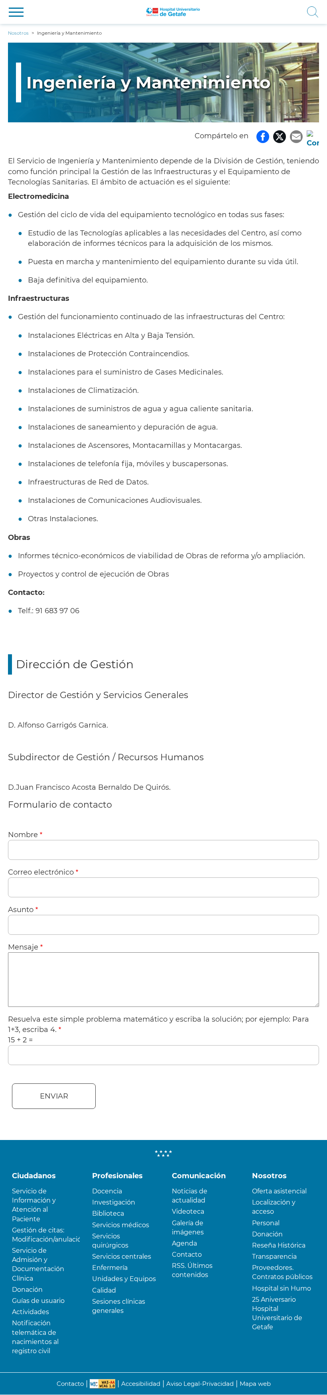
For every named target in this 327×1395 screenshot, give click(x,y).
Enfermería (110, 1267)
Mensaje (23, 947)
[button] (16, 12)
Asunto (20, 909)
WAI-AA (102, 1384)
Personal (266, 1223)
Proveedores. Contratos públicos (282, 1272)
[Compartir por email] (296, 135)
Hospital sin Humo (281, 1288)
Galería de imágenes (188, 1227)
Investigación (113, 1202)
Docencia (107, 1191)
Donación (27, 1289)
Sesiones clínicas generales (118, 1306)
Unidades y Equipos (124, 1279)
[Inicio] (173, 12)
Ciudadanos (34, 1175)
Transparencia (274, 1256)
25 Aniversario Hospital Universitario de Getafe (277, 1313)
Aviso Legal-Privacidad (200, 1383)
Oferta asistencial (279, 1191)
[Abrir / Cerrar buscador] (264, 12)
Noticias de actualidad (189, 1195)
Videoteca (188, 1211)
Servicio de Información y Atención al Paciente (34, 1205)
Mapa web (255, 1383)
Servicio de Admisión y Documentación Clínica (38, 1264)
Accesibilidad (140, 1383)
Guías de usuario (38, 1301)
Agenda (184, 1243)
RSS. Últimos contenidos (192, 1270)
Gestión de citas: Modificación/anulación (46, 1234)
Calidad (104, 1290)
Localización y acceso (273, 1207)
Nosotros (269, 1175)
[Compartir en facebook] (262, 135)
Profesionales (117, 1175)
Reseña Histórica (278, 1245)
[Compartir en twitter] (279, 135)
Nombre (23, 834)
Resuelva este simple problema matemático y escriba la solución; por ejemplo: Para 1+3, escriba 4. (158, 1024)
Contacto (187, 1254)
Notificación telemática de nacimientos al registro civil (35, 1337)
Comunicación (199, 1175)
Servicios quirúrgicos (110, 1240)
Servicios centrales (121, 1256)
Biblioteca (108, 1213)
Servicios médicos (120, 1225)
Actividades (30, 1312)
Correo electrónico (41, 872)
